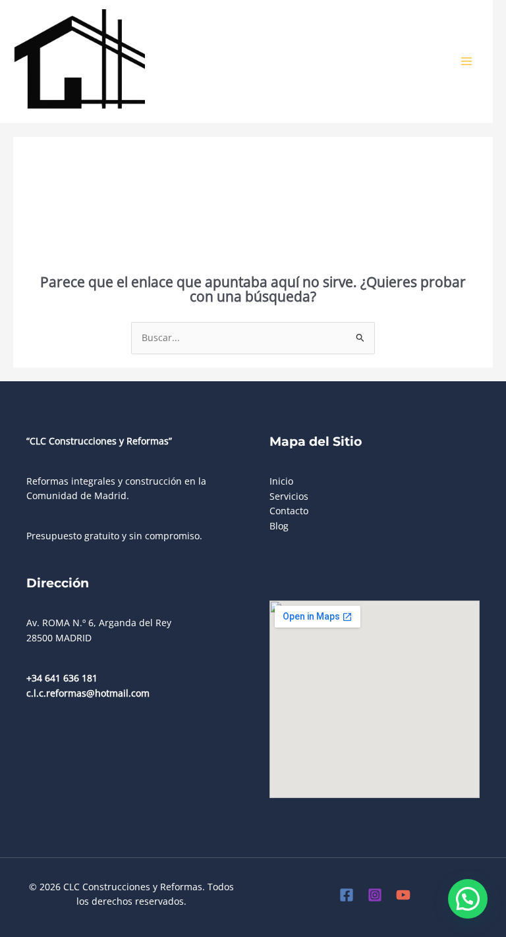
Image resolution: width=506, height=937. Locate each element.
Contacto (288, 510)
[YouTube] (403, 895)
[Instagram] (375, 895)
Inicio (281, 481)
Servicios (288, 496)
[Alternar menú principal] (466, 61)
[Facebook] (346, 895)
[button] (468, 899)
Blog (279, 526)
